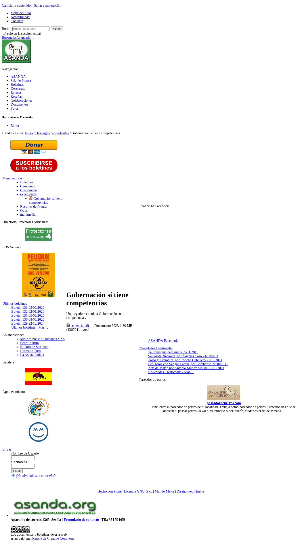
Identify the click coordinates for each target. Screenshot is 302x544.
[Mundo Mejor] (38, 442)
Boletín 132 (27, 311)
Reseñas (16, 96)
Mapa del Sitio (21, 13)
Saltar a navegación (47, 5)
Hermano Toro (30, 351)
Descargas (18, 88)
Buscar (6, 28)
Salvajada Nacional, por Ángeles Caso (183, 356)
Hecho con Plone (109, 491)
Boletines (17, 84)
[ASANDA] (16, 61)
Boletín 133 (27, 307)
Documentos (19, 104)
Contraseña (19, 462)
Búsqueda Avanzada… (18, 37)
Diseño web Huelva (191, 491)
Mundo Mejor (164, 491)
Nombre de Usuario (25, 453)
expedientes (60, 133)
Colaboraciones (21, 100)
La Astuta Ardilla (32, 355)
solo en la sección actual (24, 33)
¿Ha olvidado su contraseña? (35, 475)
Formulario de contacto (81, 519)
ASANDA (18, 76)
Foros (15, 108)
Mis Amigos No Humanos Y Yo (42, 339)
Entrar (15, 125)
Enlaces (16, 92)
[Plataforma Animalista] (38, 415)
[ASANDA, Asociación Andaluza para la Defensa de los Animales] (55, 515)
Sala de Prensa (21, 80)
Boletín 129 (27, 323)
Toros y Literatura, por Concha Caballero (185, 360)
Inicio (29, 133)
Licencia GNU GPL (138, 491)
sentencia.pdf (80, 325)
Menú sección (12, 178)
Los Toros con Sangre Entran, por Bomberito (188, 364)
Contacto (17, 21)
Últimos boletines (14, 303)
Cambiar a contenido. (17, 5)
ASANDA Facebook (163, 340)
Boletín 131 (27, 315)
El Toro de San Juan (34, 347)
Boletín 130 (27, 319)
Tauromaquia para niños (173, 352)
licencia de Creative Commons (52, 538)
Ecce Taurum (29, 343)
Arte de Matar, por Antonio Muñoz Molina (186, 368)
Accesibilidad (20, 17)
